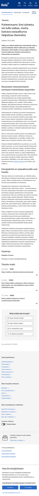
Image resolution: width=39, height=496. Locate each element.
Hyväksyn (10, 487)
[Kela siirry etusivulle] (5, 4)
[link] (7, 12)
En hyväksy (28, 487)
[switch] (3, 424)
